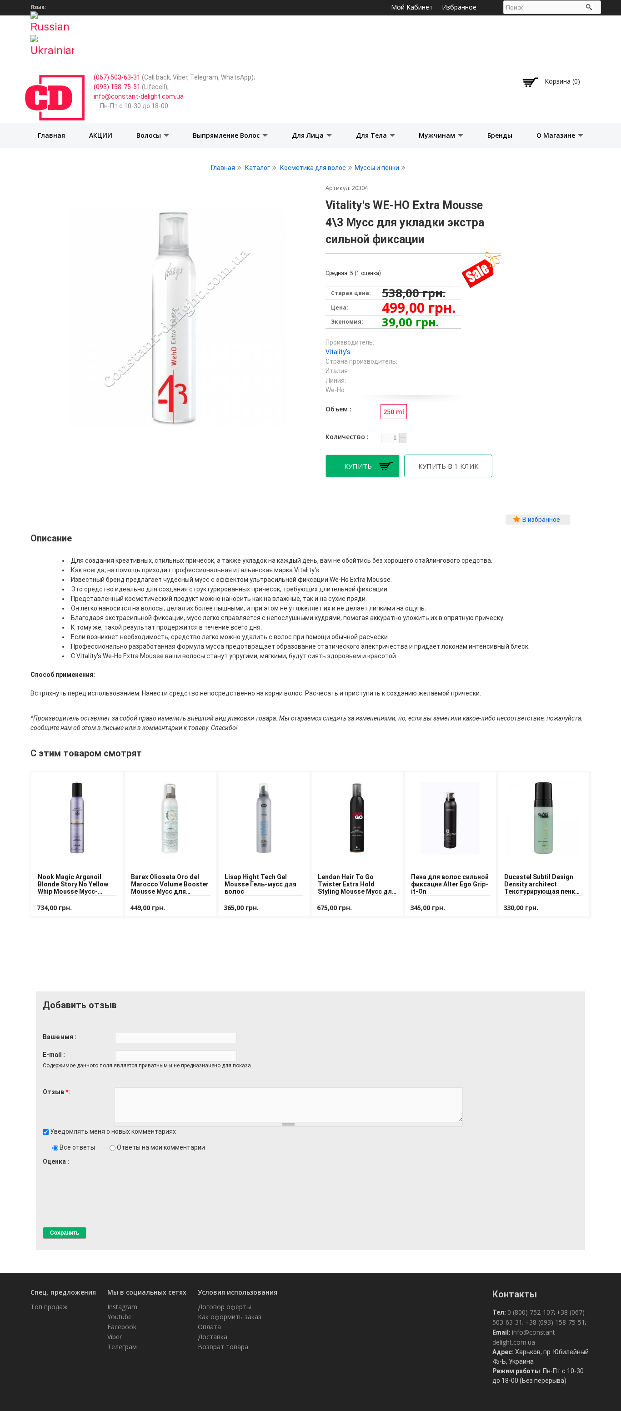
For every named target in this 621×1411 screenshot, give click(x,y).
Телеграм (122, 1346)
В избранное (541, 519)
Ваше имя (59, 1037)
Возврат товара (223, 1346)
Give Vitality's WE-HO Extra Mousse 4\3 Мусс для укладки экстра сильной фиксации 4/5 (70, 1169)
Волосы (149, 135)
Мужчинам (438, 135)
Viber (114, 1336)
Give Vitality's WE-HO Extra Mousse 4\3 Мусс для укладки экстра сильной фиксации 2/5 (54, 1169)
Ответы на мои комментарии (161, 1147)
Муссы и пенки (377, 167)
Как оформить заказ (229, 1316)
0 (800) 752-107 (530, 1312)
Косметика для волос (313, 167)
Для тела (372, 135)
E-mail (53, 1054)
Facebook (121, 1326)
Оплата (209, 1326)
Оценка (55, 1161)
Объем (338, 409)
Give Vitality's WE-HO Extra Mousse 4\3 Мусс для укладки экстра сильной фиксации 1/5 (46, 1169)
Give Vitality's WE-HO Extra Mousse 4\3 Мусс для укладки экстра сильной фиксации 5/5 (77, 1169)
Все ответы (78, 1147)
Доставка (212, 1336)
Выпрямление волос (227, 135)
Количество (346, 436)
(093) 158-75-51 (117, 86)
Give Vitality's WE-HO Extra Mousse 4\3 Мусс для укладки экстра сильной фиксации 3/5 (62, 1169)
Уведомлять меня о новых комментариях (113, 1131)
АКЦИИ (100, 135)
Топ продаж (49, 1306)
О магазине (556, 135)
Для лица (309, 135)
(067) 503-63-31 (117, 77)
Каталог (257, 167)
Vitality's (338, 351)
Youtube (119, 1316)
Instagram (122, 1306)
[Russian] (52, 19)
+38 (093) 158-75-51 (555, 1322)
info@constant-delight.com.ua (139, 96)
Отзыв (55, 1092)
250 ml (393, 411)
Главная (51, 135)
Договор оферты (224, 1306)
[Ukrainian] (52, 43)
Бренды (499, 135)
